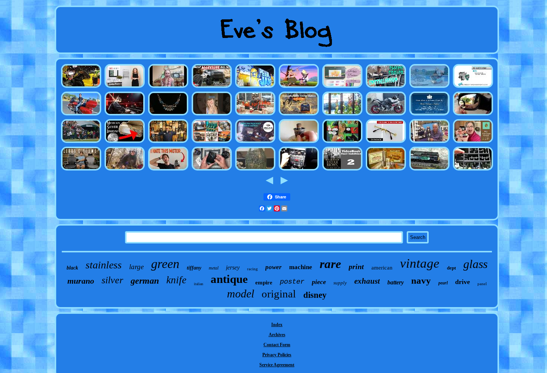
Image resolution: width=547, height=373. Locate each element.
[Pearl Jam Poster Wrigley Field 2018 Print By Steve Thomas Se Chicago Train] (255, 87)
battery (395, 282)
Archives (277, 334)
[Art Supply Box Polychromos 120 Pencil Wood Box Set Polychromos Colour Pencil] (342, 87)
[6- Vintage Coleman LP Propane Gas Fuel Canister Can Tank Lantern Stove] (255, 115)
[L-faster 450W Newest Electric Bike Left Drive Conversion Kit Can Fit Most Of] (168, 170)
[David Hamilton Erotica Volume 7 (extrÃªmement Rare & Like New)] (168, 87)
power (273, 267)
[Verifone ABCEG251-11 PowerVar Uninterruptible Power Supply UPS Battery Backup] (299, 115)
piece (319, 282)
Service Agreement (276, 364)
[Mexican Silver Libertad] (124, 142)
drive (462, 282)
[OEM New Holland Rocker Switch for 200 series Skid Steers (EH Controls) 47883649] (81, 87)
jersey (233, 267)
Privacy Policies (276, 354)
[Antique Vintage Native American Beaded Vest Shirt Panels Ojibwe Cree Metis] (429, 142)
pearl (443, 283)
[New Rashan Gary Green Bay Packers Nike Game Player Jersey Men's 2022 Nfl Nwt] (81, 142)
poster (292, 282)
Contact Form (276, 344)
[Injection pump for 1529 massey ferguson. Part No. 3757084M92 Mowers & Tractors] (473, 87)
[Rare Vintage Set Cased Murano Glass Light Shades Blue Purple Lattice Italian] (386, 142)
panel (482, 283)
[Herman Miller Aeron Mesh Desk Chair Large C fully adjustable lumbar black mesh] (81, 170)
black (72, 268)
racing (252, 269)
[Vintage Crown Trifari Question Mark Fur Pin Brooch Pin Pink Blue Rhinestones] (168, 115)
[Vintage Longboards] (168, 142)
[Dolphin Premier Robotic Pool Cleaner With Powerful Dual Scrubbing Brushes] (429, 87)
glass (475, 264)
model (240, 293)
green (165, 264)
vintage (419, 263)
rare (330, 264)
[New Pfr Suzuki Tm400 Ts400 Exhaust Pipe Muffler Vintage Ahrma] (386, 115)
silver (112, 280)
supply (340, 283)
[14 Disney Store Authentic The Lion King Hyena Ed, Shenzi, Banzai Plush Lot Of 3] (299, 87)
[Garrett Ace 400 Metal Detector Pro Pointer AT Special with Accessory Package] (124, 170)
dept (451, 268)
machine (300, 267)
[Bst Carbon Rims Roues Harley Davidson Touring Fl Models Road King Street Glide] (81, 115)
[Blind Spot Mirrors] (473, 115)
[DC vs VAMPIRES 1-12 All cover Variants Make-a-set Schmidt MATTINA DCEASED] (342, 142)
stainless (104, 265)
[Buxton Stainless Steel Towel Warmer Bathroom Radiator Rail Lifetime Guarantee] (124, 87)
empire (263, 283)
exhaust (367, 281)
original (279, 294)
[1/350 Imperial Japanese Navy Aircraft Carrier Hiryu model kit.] (473, 170)
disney (315, 295)
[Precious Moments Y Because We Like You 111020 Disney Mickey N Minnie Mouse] (212, 115)
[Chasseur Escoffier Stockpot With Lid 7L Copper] (212, 142)
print (356, 266)
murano (80, 281)
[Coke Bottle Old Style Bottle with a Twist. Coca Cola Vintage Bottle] (255, 170)
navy (421, 280)
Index (276, 324)
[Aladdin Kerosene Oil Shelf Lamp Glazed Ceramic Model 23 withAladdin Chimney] (299, 142)
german (145, 281)
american (382, 268)
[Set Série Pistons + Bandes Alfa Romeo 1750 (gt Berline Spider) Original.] (299, 170)
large (136, 267)
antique (229, 279)
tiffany (194, 268)
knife (176, 280)
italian (198, 284)
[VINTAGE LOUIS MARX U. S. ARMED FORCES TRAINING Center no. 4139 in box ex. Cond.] (386, 170)
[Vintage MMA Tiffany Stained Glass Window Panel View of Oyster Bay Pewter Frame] (342, 115)
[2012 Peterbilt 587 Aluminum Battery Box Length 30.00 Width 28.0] (255, 142)
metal (213, 268)
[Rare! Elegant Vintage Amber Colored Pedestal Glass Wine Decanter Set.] (342, 170)
